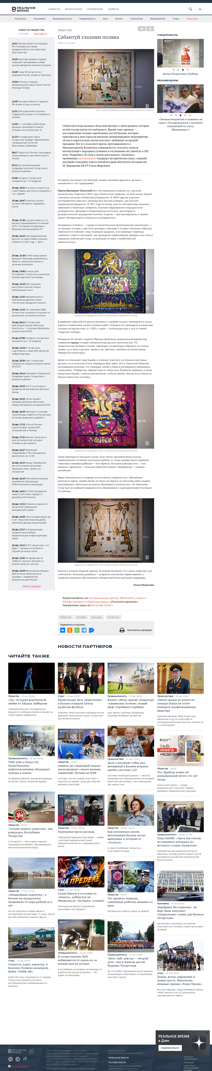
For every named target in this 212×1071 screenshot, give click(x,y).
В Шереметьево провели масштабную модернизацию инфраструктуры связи (29, 534)
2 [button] (178, 69)
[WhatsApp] (76, 630)
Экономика (39, 18)
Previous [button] (159, 53)
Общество (192, 18)
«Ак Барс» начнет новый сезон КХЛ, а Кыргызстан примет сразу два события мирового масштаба (79, 775)
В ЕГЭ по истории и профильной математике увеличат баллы (30, 389)
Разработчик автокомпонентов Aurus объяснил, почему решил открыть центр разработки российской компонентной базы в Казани (179, 848)
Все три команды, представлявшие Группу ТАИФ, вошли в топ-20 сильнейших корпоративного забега (180, 986)
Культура (96, 617)
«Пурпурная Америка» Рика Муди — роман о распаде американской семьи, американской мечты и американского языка (81, 839)
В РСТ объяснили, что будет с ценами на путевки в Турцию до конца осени (30, 548)
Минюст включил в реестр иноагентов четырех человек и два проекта (29, 440)
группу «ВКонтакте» (122, 597)
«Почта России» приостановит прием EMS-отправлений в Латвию (27, 427)
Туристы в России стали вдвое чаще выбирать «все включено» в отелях (31, 155)
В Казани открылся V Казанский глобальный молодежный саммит (30, 506)
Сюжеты (113, 9)
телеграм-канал (98, 597)
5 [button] (189, 115)
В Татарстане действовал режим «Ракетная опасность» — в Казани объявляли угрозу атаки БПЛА (30, 327)
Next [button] (201, 53)
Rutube (95, 605)
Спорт (176, 18)
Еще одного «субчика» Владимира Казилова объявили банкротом (131, 707)
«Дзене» (108, 605)
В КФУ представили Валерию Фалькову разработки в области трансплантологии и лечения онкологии (29, 260)
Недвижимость (87, 18)
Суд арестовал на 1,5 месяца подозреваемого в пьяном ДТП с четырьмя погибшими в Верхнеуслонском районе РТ (30, 225)
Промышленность (62, 18)
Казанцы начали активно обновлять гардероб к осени (28, 203)
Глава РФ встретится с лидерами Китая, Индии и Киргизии (31, 73)
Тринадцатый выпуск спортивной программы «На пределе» (81, 901)
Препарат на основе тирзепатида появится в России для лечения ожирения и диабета (31, 414)
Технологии (136, 18)
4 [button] (187, 69)
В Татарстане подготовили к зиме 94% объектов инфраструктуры (30, 350)
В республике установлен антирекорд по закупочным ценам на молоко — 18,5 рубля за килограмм (80, 966)
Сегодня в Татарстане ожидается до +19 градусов (27, 179)
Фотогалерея (73, 9)
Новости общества (31, 30)
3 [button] (182, 69)
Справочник (95, 9)
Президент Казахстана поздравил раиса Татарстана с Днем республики (31, 376)
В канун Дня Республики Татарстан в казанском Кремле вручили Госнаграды (31, 274)
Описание (189, 1063)
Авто (105, 18)
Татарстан (113, 617)
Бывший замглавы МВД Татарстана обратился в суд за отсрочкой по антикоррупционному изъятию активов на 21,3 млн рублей (180, 712)
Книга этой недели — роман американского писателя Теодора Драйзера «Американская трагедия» (177, 781)
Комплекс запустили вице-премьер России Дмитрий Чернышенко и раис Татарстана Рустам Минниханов (81, 709)
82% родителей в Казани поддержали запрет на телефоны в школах (31, 114)
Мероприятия (157, 18)
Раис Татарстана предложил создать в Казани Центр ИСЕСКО (31, 363)
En (199, 9)
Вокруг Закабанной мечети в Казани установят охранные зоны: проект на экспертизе (29, 467)
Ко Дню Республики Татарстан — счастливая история (126, 841)
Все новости (40, 34)
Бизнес (119, 18)
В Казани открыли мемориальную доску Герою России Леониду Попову (31, 84)
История (81, 617)
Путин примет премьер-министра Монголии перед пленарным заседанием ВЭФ (31, 401)
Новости (54, 9)
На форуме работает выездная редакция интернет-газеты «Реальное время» (30, 771)
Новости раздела (32, 586)
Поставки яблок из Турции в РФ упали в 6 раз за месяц (30, 103)
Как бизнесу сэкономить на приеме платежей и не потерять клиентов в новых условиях (180, 918)
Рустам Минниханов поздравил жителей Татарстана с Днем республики (30, 168)
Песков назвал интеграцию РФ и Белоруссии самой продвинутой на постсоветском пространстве (30, 48)
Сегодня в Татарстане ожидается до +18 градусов (30, 339)
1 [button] (173, 69)
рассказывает (88, 158)
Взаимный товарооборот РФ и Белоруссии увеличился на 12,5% (29, 452)
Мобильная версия (118, 1057)
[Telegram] (84, 630)
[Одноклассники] (150, 28)
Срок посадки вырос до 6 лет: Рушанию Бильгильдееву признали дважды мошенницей (31, 519)
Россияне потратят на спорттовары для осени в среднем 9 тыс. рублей (31, 190)
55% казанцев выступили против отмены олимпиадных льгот (26, 287)
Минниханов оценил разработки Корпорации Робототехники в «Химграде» (30, 481)
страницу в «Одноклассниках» (90, 601)
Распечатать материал (139, 630)
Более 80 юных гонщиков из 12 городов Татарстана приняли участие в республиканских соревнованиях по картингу (29, 974)
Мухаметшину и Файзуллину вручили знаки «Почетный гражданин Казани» (29, 299)
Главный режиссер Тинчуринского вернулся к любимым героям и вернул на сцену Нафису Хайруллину (30, 707)
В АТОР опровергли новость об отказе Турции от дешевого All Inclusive (29, 494)
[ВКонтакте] (142, 28)
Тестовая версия (117, 1062)
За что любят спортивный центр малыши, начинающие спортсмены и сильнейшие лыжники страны (130, 968)
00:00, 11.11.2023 (66, 43)
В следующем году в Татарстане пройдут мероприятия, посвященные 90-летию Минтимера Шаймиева (31, 141)
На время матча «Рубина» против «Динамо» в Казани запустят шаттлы (27, 561)
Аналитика (20, 18)
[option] (180, 53)
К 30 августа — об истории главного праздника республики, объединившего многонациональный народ (30, 838)
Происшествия (116, 758)
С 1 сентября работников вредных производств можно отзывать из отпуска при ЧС (28, 127)
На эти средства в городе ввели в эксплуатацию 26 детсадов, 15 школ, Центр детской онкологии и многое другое (31, 905)
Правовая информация (190, 1058)
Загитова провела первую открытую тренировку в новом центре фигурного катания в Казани (31, 62)
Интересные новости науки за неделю (130, 904)
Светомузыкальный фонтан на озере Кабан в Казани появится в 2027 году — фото (29, 238)
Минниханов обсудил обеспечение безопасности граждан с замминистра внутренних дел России (30, 575)
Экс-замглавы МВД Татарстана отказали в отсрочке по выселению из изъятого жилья (31, 312)
